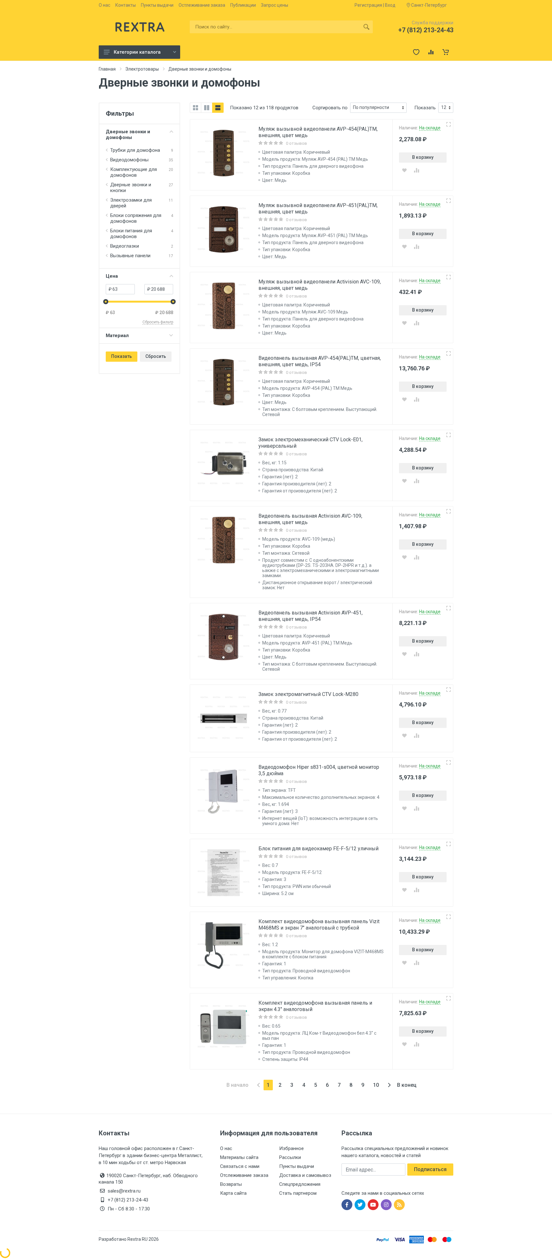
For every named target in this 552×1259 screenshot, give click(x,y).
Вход (390, 5)
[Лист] (218, 108)
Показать (121, 356)
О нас (104, 5)
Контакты (125, 5)
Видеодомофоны (129, 160)
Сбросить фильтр (157, 322)
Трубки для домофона (135, 150)
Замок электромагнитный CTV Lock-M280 (308, 694)
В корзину (422, 157)
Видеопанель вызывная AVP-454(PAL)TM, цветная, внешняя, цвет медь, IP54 (319, 361)
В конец (407, 1085)
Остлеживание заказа (202, 5)
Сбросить (155, 356)
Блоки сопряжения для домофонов (135, 218)
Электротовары (142, 69)
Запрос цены (274, 5)
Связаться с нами (239, 1166)
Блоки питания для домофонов (131, 233)
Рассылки (290, 1157)
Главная (107, 69)
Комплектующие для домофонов (133, 172)
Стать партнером (298, 1193)
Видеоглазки (124, 246)
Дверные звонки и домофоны (128, 134)
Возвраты (231, 1184)
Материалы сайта (239, 1157)
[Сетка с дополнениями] (206, 108)
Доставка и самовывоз (305, 1175)
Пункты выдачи (157, 5)
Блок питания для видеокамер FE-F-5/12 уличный (318, 849)
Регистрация (368, 5)
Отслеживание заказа (244, 1175)
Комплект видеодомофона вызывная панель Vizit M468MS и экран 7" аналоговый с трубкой (318, 924)
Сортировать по (330, 108)
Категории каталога (137, 52)
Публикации (243, 5)
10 (376, 1085)
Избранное (291, 1148)
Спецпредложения (299, 1184)
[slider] (105, 301)
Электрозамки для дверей (131, 203)
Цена (112, 276)
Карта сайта (233, 1193)
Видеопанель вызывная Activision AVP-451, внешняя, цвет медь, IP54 (310, 616)
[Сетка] (195, 108)
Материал (117, 335)
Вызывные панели (130, 256)
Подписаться (430, 1169)
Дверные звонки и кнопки (130, 187)
